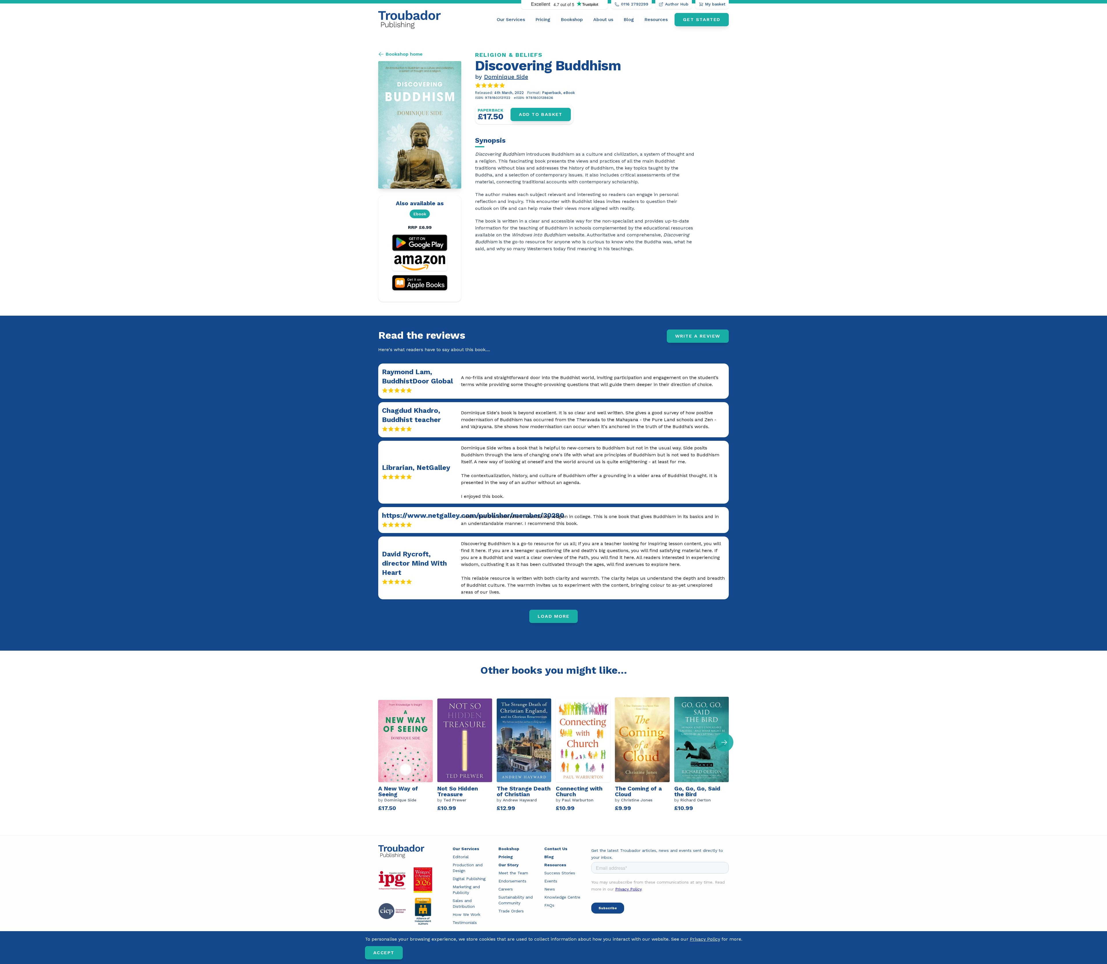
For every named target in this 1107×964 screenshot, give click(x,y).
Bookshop (572, 19)
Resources (656, 19)
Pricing (542, 19)
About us (603, 19)
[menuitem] (510, 19)
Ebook (419, 214)
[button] (724, 742)
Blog (629, 19)
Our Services (511, 19)
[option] (407, 755)
